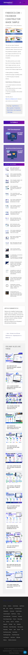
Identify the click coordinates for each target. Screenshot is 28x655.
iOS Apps (10, 624)
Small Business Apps (7, 632)
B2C (7, 608)
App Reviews (15, 106)
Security (18, 629)
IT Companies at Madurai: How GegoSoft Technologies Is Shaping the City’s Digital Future (16, 257)
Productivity (17, 108)
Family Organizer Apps (7, 619)
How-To (12, 621)
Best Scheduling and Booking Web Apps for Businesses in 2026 (15, 219)
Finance (14, 619)
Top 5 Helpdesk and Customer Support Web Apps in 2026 (16, 194)
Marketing (19, 624)
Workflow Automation (12, 640)
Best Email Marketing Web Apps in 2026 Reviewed (15, 237)
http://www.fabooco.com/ (11, 99)
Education (20, 616)
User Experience (17, 110)
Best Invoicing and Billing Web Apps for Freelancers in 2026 (15, 225)
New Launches (10, 108)
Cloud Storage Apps (18, 608)
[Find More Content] (25, 652)
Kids (14, 624)
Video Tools (13, 637)
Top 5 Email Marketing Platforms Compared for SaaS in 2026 (15, 231)
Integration (5, 624)
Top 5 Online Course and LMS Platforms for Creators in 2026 (16, 181)
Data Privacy (13, 613)
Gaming (7, 621)
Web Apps (9, 112)
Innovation (17, 621)
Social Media (10, 110)
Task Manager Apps (6, 634)
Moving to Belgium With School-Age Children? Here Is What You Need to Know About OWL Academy (16, 264)
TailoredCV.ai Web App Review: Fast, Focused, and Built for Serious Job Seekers (15, 272)
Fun (4, 621)
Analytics (9, 605)
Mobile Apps (5, 626)
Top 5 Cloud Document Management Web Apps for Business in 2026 (15, 175)
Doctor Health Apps (6, 616)
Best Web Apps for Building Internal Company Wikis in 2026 (15, 169)
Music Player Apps (12, 626)
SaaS (15, 629)
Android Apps (15, 605)
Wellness (5, 640)
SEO (22, 629)
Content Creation (19, 611)
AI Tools (4, 605)
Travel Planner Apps (15, 634)
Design (19, 613)
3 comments (8, 27)
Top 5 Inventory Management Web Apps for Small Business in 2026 (15, 188)
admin (8, 25)
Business (11, 608)
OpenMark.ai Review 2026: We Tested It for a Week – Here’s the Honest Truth (16, 286)
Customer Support (6, 613)
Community (12, 611)
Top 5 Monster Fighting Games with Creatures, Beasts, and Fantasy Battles (16, 279)
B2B (4, 608)
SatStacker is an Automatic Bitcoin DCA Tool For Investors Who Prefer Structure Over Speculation (16, 294)
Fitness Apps (20, 619)
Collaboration (5, 611)
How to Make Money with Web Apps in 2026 (15, 249)
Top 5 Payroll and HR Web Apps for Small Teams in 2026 (15, 207)
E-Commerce (14, 616)
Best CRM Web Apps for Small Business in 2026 (16, 243)
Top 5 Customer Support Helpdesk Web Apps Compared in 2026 (16, 213)
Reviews (19, 25)
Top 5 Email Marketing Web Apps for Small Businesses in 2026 (15, 200)
